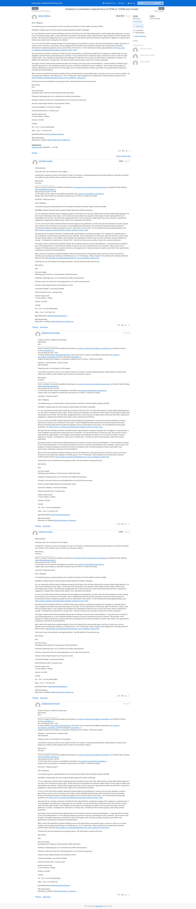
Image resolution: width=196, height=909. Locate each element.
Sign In (122, 3)
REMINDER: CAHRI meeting (41, 11)
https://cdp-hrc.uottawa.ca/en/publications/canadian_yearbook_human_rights (61, 230)
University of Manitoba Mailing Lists (47, 3)
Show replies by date (123, 156)
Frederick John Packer (51, 333)
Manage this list (109, 3)
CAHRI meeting (159, 11)
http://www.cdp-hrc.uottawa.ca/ (59, 140)
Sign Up (132, 3)
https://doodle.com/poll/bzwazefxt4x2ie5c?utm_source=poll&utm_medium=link (59, 78)
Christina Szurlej (45, 161)
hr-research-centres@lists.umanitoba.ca (90, 194)
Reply (35, 153)
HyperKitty (98, 906)
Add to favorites (140, 36)
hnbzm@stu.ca (76, 357)
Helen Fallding (44, 16)
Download (139, 26)
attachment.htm (37, 147)
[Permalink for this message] (129, 151)
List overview (137, 22)
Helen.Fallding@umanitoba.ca (45, 189)
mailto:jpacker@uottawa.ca (55, 134)
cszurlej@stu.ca (48, 350)
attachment (44, 327)
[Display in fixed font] (126, 151)
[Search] (162, 3)
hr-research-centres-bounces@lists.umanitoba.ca (90, 187)
